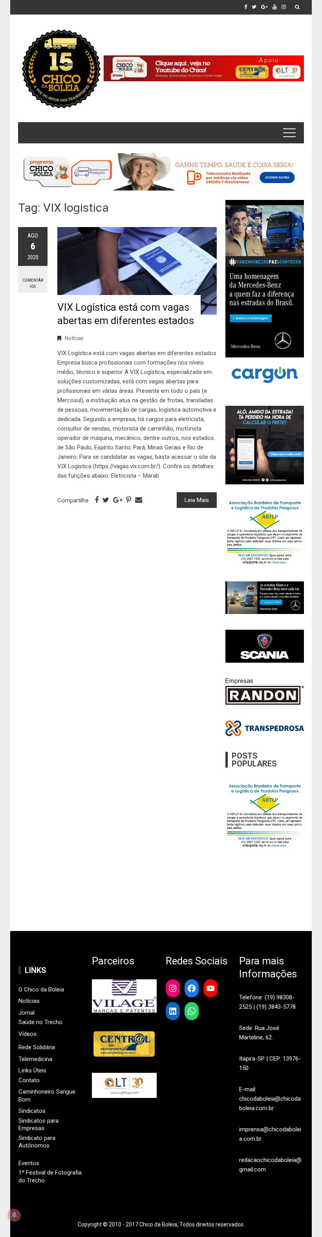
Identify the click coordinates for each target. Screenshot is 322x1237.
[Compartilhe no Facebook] (97, 500)
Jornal (26, 1012)
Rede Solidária (36, 1047)
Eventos (28, 1163)
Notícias (74, 338)
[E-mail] (138, 500)
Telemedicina (35, 1059)
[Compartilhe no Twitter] (106, 500)
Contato (29, 1080)
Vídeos (27, 1033)
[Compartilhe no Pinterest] (128, 500)
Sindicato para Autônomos (36, 1141)
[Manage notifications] (14, 1215)
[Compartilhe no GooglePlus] (117, 500)
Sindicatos (32, 1110)
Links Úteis (32, 1070)
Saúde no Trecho (40, 1022)
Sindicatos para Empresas (38, 1124)
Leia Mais (197, 500)
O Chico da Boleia (41, 989)
